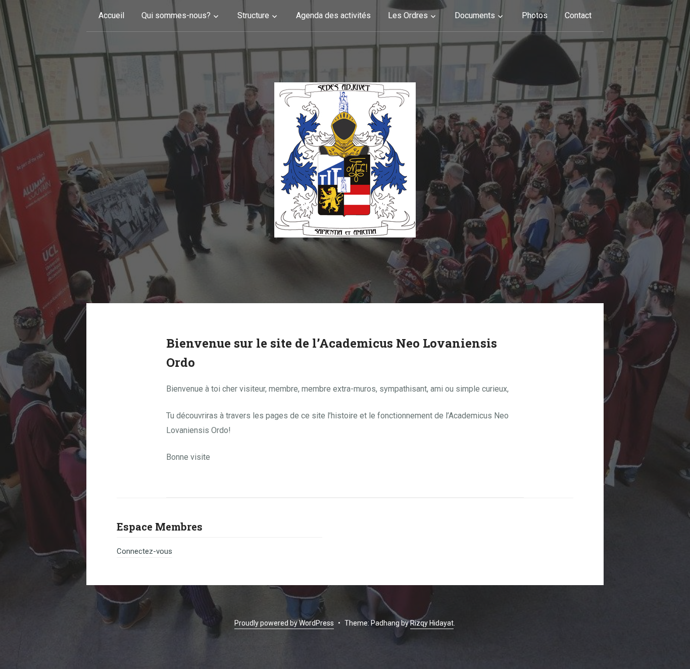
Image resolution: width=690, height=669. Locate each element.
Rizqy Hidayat (432, 623)
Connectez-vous (144, 551)
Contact (578, 15)
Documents (475, 15)
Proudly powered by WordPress (284, 623)
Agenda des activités (333, 15)
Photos (535, 15)
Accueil (111, 15)
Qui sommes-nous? (176, 15)
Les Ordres (408, 15)
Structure (253, 15)
